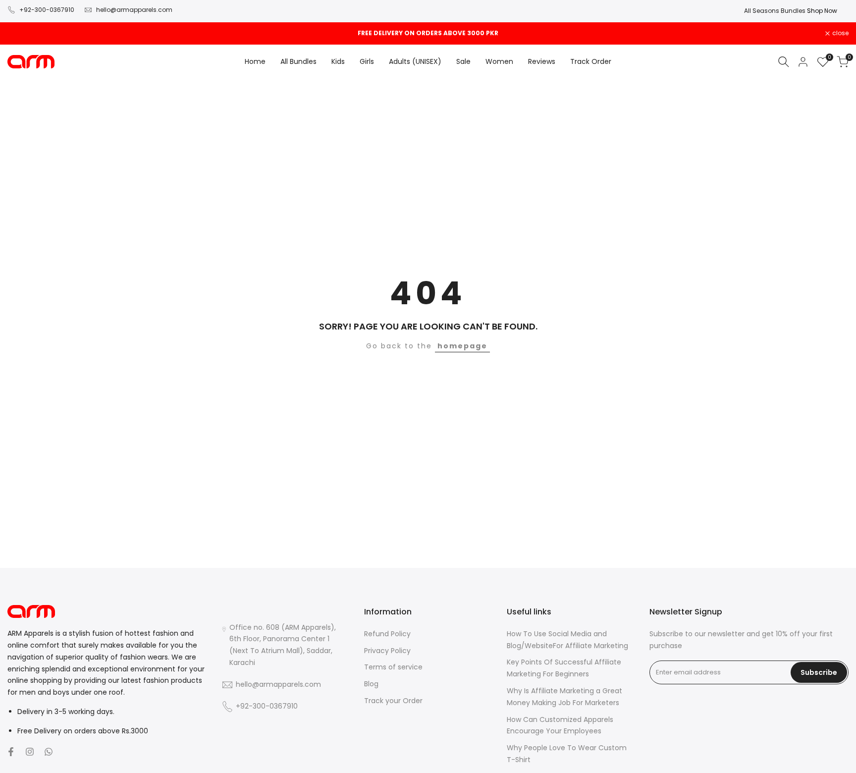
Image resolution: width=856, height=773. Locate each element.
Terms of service (393, 667)
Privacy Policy (387, 651)
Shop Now (471, 10)
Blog (371, 684)
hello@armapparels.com (134, 9)
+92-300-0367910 (46, 9)
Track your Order (393, 701)
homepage (462, 346)
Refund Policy (387, 634)
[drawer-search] (783, 61)
